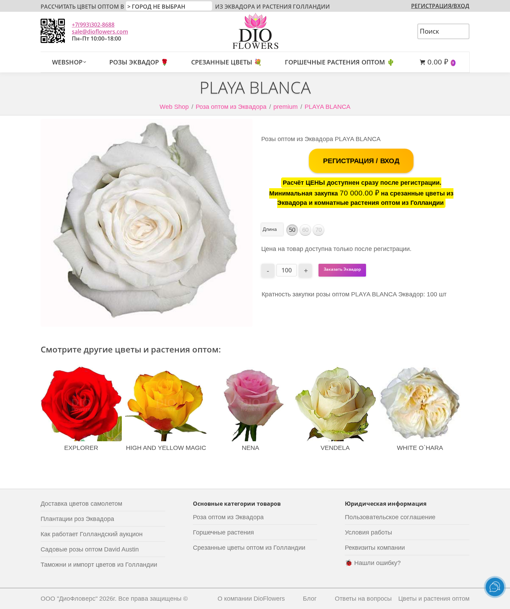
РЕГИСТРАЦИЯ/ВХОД (440, 6)
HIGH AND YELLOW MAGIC (166, 448)
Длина (270, 229)
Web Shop (174, 106)
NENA (250, 448)
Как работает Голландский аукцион (92, 534)
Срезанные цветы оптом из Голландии (249, 547)
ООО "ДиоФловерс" (69, 598)
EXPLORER (81, 448)
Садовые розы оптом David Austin (90, 549)
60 (305, 230)
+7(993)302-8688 (93, 24)
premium (285, 106)
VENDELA (335, 448)
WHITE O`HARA (420, 448)
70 (318, 230)
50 (292, 230)
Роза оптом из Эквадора (231, 106)
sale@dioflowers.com (100, 31)
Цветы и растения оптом (433, 598)
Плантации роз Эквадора (77, 518)
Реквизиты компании (375, 547)
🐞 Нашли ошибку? (373, 562)
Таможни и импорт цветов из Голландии (99, 564)
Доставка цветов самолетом (81, 503)
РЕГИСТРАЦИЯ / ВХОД (361, 161)
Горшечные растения (223, 532)
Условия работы (368, 532)
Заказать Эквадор (342, 269)
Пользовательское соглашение (390, 517)
